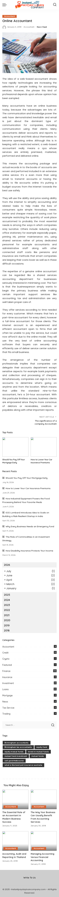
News (5, 701)
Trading (6, 713)
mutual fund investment (16, 756)
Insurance (7, 677)
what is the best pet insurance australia (23, 765)
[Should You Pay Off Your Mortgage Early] (15, 447)
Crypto (5, 658)
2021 (6, 615)
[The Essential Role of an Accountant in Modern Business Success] (15, 799)
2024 (7, 600)
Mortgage (7, 695)
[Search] (55, 4)
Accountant (9, 16)
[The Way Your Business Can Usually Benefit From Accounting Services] (44, 799)
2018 (7, 630)
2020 (7, 620)
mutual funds (37, 756)
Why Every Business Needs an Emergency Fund (30, 526)
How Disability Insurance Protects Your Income (29, 550)
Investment (8, 683)
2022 (7, 610)
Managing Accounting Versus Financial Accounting (42, 857)
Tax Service (8, 707)
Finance (6, 671)
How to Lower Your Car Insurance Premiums (28, 488)
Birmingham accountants (17, 743)
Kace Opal (42, 27)
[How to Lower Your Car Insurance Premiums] (44, 447)
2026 (7, 564)
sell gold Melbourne (14, 761)
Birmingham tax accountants (18, 747)
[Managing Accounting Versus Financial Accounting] (44, 841)
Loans (5, 689)
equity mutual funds (14, 752)
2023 (7, 605)
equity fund (41, 747)
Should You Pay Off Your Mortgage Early (27, 478)
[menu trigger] (5, 4)
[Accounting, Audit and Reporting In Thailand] (15, 841)
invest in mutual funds (38, 752)
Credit (5, 652)
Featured (7, 665)
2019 (7, 625)
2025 (7, 594)
